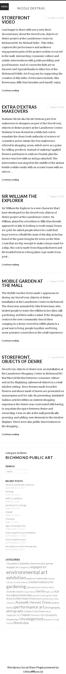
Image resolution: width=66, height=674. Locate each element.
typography (51, 615)
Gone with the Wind (45, 587)
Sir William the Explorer (19, 198)
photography (52, 607)
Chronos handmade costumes (19, 484)
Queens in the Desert (35, 611)
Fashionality (41, 578)
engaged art (12, 567)
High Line (49, 592)
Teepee (25, 614)
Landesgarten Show (49, 595)
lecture (10, 598)
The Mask (10, 519)
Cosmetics (24, 563)
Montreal (40, 599)
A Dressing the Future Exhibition (20, 532)
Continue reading (10, 90)
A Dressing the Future (15, 539)
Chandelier (11, 563)
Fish (51, 582)
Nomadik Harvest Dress (33, 602)
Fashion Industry (21, 582)
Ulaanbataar (12, 619)
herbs (40, 591)
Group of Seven (29, 592)
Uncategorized (31, 619)
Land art (36, 595)
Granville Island (14, 591)
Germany (31, 587)
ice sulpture (13, 595)
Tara (19, 615)
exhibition (16, 577)
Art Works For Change (15, 505)
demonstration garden (41, 563)
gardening (16, 586)
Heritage (9, 491)
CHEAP (8, 512)
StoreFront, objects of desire (22, 359)
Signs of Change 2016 (15, 525)
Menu (4, 6)
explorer (30, 578)
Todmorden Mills (37, 615)
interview (26, 595)
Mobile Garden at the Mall (22, 283)
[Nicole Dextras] (33, 8)
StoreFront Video (16, 19)
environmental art (27, 572)
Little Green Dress (25, 598)
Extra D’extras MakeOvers (19, 109)
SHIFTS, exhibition (13, 498)
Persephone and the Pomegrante (21, 546)
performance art (29, 606)
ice (56, 591)
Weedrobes (21, 623)
